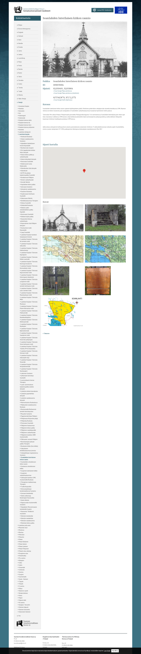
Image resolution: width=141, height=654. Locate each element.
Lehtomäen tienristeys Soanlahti (27, 377)
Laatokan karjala (23, 134)
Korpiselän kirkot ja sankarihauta (26, 220)
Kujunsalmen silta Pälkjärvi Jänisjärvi (28, 224)
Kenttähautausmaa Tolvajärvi (29, 201)
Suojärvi (21, 574)
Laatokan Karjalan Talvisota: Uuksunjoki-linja (28, 356)
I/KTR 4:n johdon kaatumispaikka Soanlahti (27, 174)
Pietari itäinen (22, 544)
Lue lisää (107, 651)
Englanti (20, 32)
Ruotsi (20, 73)
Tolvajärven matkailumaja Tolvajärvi (28, 483)
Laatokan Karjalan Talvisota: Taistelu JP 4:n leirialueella (28, 347)
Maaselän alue (22, 527)
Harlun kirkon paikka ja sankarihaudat (27, 156)
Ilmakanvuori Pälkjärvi (27, 177)
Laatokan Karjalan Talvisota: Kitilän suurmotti (28, 258)
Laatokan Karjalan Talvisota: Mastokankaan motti (28, 294)
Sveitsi (20, 84)
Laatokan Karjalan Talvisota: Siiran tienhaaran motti (28, 343)
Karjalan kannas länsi (24, 125)
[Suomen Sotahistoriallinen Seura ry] (32, 9)
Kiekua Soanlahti (25, 203)
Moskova (21, 530)
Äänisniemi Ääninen (24, 612)
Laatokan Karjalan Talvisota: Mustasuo (28, 303)
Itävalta (20, 43)
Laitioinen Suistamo (26, 373)
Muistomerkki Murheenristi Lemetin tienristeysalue (28, 410)
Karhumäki (21, 118)
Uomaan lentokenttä (26, 493)
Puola (20, 65)
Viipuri (20, 598)
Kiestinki (21, 129)
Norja (20, 62)
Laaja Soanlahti (25, 232)
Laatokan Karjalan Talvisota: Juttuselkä (28, 245)
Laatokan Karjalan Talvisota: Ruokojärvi (28, 325)
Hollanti (20, 36)
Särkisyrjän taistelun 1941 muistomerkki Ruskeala (28, 478)
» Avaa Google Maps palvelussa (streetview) (66, 93)
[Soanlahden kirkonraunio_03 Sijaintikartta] (63, 249)
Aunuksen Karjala (23, 106)
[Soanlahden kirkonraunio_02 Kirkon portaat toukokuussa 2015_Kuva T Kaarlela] (105, 218)
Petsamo (21, 537)
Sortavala (21, 570)
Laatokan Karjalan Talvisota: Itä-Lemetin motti (28, 240)
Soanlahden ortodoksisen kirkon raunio (28, 463)
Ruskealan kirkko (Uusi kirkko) (29, 446)
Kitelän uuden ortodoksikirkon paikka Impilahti (26, 210)
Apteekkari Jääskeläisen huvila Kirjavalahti (27, 144)
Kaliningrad (21, 115)
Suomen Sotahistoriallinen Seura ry (25, 637)
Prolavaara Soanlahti (26, 423)
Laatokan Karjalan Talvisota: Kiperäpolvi (28, 253)
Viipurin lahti (22, 600)
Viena (20, 595)
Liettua (20, 54)
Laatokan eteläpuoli (24, 132)
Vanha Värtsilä (24, 500)
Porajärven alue (23, 553)
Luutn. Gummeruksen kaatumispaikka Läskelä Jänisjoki (27, 386)
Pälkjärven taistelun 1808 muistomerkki (28, 436)
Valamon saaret (23, 591)
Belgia (20, 25)
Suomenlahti (22, 577)
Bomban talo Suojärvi (27, 148)
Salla (20, 563)
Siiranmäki (21, 567)
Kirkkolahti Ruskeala (26, 205)
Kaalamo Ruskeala (26, 191)
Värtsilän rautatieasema (27, 520)
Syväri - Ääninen (23, 579)
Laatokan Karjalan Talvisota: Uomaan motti (28, 352)
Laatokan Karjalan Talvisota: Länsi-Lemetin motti (28, 289)
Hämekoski (23, 171)
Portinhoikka (22, 556)
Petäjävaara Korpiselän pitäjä (29, 418)
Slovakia (20, 80)
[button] (84, 171)
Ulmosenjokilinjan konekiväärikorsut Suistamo (28, 490)
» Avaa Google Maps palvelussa (62, 91)
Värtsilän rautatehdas (26, 518)
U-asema (21, 586)
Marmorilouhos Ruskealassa (28, 402)
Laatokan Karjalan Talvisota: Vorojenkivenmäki (28, 365)
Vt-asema (21, 602)
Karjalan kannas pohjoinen (26, 127)
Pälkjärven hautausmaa (27, 425)
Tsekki (20, 91)
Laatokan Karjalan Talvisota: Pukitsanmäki (28, 312)
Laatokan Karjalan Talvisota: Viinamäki (28, 361)
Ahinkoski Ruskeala (26, 136)
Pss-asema (21, 558)
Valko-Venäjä (22, 99)
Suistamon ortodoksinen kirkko (27, 467)
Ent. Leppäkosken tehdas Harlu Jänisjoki (27, 151)
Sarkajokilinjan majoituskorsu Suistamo (29, 454)
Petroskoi (21, 534)
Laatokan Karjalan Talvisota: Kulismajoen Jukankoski (28, 276)
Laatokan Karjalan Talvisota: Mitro (28, 298)
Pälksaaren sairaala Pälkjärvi (28, 439)
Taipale (20, 581)
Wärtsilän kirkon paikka (27, 523)
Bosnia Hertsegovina (24, 29)
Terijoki (20, 584)
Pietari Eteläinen (23, 542)
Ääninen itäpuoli (23, 607)
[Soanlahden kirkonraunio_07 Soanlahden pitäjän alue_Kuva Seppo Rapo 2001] (63, 312)
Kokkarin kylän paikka (26, 216)
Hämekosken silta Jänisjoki (28, 168)
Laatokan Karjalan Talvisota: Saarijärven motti (28, 334)
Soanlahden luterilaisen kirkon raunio (28, 458)
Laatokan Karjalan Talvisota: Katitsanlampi (28, 249)
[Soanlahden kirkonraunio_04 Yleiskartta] (105, 249)
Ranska (20, 69)
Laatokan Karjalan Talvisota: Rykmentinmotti (28, 329)
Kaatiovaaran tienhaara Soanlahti (27, 195)
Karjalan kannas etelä (24, 120)
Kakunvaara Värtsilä (26, 198)
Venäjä (20, 102)
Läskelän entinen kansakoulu (29, 391)
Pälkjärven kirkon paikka (27, 428)
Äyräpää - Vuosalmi (24, 605)
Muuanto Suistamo (26, 414)
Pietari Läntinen (23, 546)
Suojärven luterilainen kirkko (28, 471)
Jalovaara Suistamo (26, 187)
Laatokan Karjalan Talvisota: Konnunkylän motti (28, 267)
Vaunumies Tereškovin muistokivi (27, 512)
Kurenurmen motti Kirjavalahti (25, 229)
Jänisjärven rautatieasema (28, 189)
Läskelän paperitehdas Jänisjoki (27, 394)
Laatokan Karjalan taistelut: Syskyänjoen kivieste (28, 236)
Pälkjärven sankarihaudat (27, 432)
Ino (19, 113)
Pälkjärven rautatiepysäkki (28, 430)
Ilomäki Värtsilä (25, 182)
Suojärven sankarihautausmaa (25, 474)
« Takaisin (46, 333)
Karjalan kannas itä (24, 122)
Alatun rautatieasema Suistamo (26, 140)
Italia (19, 40)
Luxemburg (21, 58)
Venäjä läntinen (23, 593)
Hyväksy (115, 651)
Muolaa (20, 532)
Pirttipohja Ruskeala (26, 421)
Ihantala (21, 108)
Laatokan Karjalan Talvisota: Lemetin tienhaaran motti (28, 285)
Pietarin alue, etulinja (24, 551)
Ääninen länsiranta (24, 609)
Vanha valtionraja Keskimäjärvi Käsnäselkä (27, 497)
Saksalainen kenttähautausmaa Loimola (28, 449)
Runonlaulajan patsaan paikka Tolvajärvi (27, 443)
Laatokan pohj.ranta (24, 525)
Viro (19, 616)
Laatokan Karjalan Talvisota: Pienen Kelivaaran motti (28, 307)
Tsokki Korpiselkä (25, 486)
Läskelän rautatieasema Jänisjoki (27, 399)
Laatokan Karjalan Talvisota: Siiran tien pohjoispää (28, 338)
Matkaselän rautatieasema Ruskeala (28, 406)
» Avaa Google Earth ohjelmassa (62, 100)
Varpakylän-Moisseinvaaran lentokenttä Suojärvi (28, 508)
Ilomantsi (21, 111)
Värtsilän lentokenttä (26, 516)
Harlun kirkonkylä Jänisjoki (28, 159)
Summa (20, 572)
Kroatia (20, 47)
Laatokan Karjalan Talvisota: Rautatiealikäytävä (28, 316)
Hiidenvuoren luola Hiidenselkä (26, 165)
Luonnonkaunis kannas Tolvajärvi (27, 381)
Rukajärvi (21, 560)
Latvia (20, 51)
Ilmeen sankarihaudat (26, 180)
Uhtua (20, 588)
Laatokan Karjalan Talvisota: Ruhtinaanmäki (28, 320)
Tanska (20, 88)
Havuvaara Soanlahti (26, 161)
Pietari (20, 539)
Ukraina (20, 95)
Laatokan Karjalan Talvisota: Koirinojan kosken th (28, 262)
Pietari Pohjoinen (23, 549)
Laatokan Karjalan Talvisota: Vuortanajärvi (28, 370)
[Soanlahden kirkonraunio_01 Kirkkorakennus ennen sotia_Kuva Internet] (85, 49)
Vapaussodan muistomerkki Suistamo (28, 503)
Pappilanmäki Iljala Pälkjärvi (28, 416)
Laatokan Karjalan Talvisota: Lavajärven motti (28, 280)
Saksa (20, 76)
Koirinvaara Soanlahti (26, 214)
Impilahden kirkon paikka (27, 184)
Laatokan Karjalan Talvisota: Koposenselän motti (28, 271)
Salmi (20, 565)
